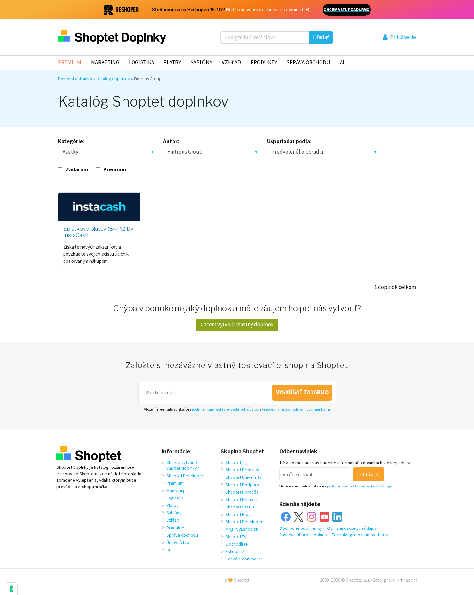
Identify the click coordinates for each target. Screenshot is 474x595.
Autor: (171, 141)
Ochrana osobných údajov (352, 528)
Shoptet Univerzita (243, 477)
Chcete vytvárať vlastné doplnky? (182, 465)
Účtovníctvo (177, 542)
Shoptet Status (240, 507)
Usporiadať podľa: (289, 141)
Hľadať (321, 37)
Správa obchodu (182, 535)
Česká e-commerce (244, 559)
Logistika (141, 62)
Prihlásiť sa (368, 474)
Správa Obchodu (308, 62)
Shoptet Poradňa (242, 492)
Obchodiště (236, 544)
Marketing (105, 62)
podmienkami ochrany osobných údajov (225, 409)
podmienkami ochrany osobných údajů (359, 486)
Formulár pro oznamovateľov (360, 535)
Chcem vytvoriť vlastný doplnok (237, 324)
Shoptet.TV (235, 536)
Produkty (264, 62)
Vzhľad (231, 62)
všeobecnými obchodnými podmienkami (296, 409)
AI (342, 62)
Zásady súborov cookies (303, 535)
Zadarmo (77, 169)
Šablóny (201, 62)
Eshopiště (234, 551)
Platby (172, 62)
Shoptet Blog (238, 514)
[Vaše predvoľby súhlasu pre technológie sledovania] (11, 589)
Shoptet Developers (186, 475)
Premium (69, 62)
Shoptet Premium (242, 470)
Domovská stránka (75, 79)
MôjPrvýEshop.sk (241, 529)
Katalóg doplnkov (113, 79)
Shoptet (233, 462)
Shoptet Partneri (241, 499)
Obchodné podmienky (300, 528)
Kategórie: (71, 141)
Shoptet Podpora (242, 484)
